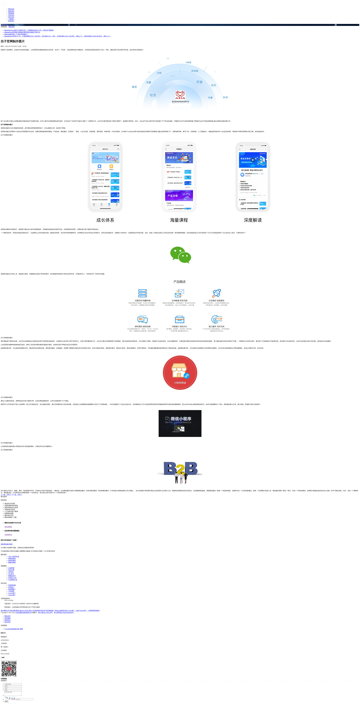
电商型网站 (12, 560)
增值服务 (11, 13)
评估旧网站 (8, 527)
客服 (21, 629)
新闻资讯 (7, 620)
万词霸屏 (11, 591)
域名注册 (11, 570)
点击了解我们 (5, 25)
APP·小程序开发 (13, 556)
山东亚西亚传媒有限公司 (23, 612)
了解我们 (11, 19)
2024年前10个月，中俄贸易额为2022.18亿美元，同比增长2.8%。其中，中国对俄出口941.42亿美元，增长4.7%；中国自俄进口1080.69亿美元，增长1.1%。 (57, 36)
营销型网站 (12, 558)
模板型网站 (12, 562)
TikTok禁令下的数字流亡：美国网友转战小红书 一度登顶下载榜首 (29, 30)
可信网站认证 (12, 580)
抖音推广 (11, 587)
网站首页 (11, 9)
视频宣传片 (12, 576)
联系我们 (11, 21)
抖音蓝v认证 (12, 578)
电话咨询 (7, 622)
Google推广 (12, 593)
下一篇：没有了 (17, 494)
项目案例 (7, 618)
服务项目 (11, 11)
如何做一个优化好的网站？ (16, 34)
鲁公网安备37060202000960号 (64, 612)
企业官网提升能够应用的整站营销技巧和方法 (22, 32)
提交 (6, 701)
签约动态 (11, 17)
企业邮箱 (11, 568)
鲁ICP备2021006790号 (45, 612)
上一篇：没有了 (6, 494)
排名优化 (11, 15)
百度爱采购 (12, 585)
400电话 (11, 572)
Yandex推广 (12, 595)
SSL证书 (11, 574)
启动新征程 (8, 534)
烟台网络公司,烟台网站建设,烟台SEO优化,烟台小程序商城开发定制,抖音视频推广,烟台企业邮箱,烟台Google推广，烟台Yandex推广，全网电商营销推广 (50, 610)
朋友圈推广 (12, 589)
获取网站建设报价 (7, 544)
